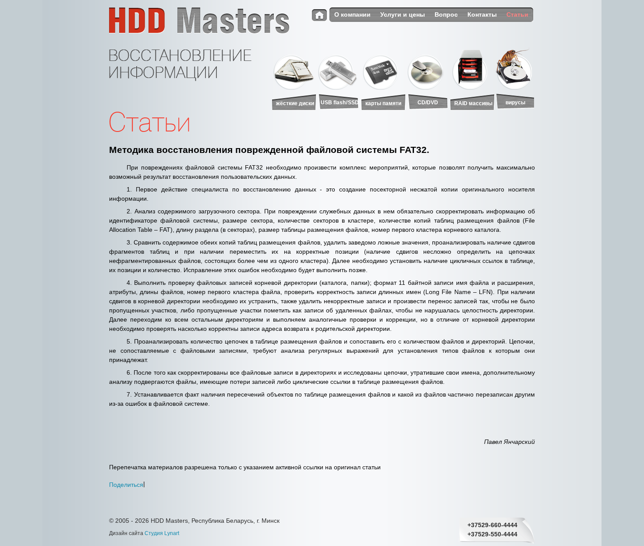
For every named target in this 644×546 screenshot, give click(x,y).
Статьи (517, 14)
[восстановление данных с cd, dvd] (428, 69)
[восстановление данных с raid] (472, 69)
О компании (352, 14)
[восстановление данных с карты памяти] (383, 69)
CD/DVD (428, 102)
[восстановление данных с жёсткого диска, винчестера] (294, 69)
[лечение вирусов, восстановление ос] (514, 69)
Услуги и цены (402, 14)
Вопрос (446, 14)
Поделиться (126, 484)
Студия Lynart (162, 533)
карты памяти (383, 103)
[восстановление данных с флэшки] (338, 69)
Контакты (482, 14)
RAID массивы (473, 103)
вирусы (515, 102)
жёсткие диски (295, 103)
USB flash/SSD (340, 102)
